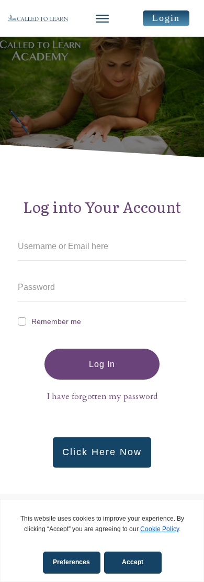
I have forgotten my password (102, 396)
